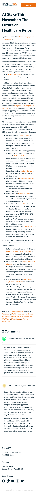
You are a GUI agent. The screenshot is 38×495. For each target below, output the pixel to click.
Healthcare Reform (9, 316)
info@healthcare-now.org (11, 452)
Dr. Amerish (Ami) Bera (22, 156)
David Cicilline (29, 226)
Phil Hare (23, 204)
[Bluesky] (23, 481)
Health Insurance (17, 314)
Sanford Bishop (26, 171)
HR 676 (19, 316)
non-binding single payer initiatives (19, 280)
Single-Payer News (16, 311)
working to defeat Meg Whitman (18, 251)
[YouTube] (13, 481)
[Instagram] (18, 481)
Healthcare (29, 314)
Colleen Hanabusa (26, 178)
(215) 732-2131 (8, 455)
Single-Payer (15, 319)
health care (6, 314)
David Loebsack (24, 193)
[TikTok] (9, 481)
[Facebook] (4, 481)
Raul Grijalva (24, 135)
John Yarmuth (26, 216)
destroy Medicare (14, 74)
